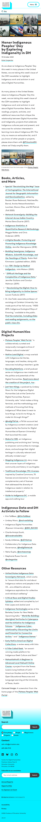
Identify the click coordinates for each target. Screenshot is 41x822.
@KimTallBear (24, 516)
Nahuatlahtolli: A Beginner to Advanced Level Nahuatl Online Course (19, 663)
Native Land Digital (14, 354)
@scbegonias (11, 559)
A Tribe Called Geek (14, 648)
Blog (5, 11)
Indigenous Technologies (16, 609)
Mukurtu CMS (11, 439)
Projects (7, 735)
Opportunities (7, 786)
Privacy (4, 808)
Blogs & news (29, 732)
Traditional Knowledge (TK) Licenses (22, 471)
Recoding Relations (14, 369)
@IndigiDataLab (24, 547)
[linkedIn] (3, 754)
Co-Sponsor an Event (9, 790)
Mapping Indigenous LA (16, 460)
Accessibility (6, 804)
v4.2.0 (3, 818)
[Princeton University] (20, 797)
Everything (8, 732)
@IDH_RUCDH (31, 528)
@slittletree (26, 540)
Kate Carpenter (7, 60)
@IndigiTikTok (11, 421)
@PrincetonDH (30, 142)
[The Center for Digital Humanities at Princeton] (7, 5)
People (18, 732)
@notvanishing (25, 520)
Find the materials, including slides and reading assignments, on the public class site (21, 319)
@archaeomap (24, 552)
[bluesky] (7, 754)
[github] (16, 754)
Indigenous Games (27, 636)
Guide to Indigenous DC (16, 495)
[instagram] (12, 754)
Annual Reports (7, 782)
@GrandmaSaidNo (13, 535)
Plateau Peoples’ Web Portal (18, 340)
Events (16, 735)
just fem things (12, 386)
